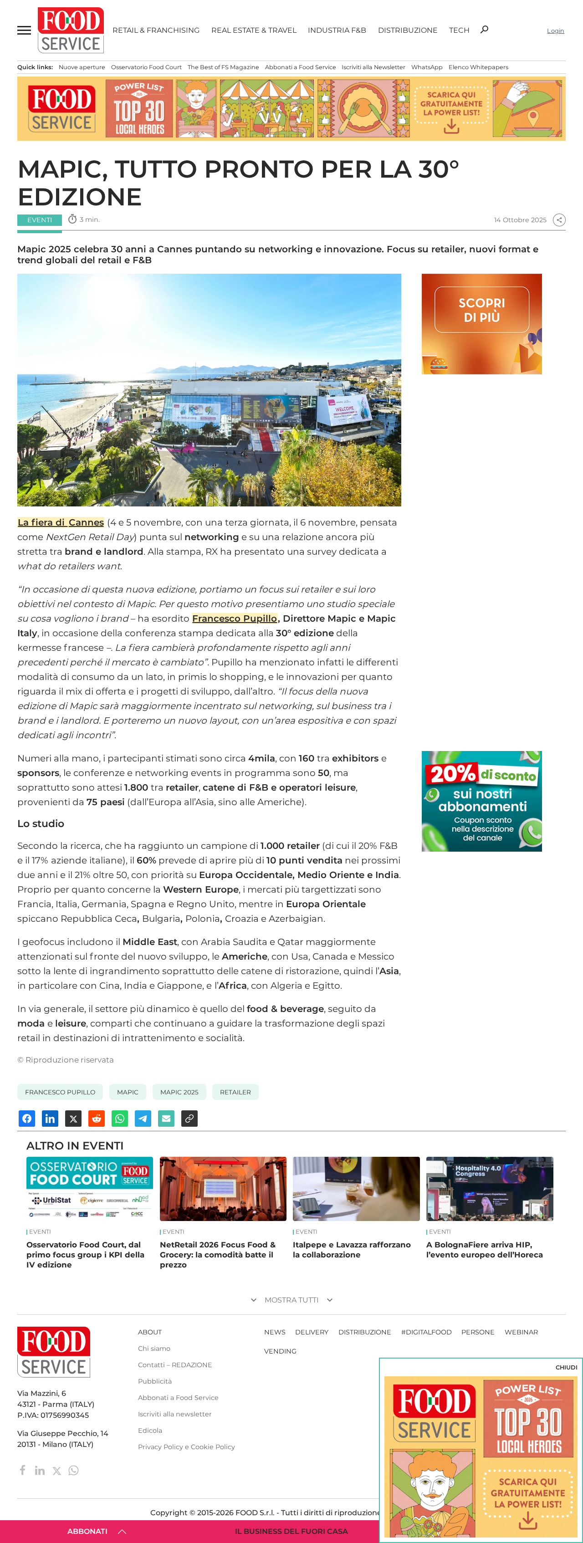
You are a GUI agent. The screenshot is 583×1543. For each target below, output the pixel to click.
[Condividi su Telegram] (143, 1118)
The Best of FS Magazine (223, 67)
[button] (23, 30)
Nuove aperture (82, 67)
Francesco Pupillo (234, 618)
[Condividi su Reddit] (96, 1118)
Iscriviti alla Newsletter (373, 67)
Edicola (150, 1430)
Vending (280, 1351)
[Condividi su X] (73, 1118)
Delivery (311, 1332)
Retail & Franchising (156, 30)
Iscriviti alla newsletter (175, 1414)
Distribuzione (408, 30)
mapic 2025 (179, 1092)
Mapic (127, 1092)
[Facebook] (24, 1470)
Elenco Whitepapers (478, 67)
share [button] (559, 220)
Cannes (86, 522)
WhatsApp (427, 67)
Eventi (40, 1232)
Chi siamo (154, 1348)
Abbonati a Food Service (300, 67)
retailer (235, 1092)
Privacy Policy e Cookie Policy (186, 1447)
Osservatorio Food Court (146, 67)
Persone (478, 1332)
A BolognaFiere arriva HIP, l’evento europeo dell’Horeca (484, 1249)
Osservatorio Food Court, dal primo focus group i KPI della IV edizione (85, 1254)
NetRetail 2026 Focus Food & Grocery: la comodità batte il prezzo (218, 1254)
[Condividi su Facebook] (27, 1118)
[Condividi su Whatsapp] (120, 1118)
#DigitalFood (426, 1332)
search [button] (484, 29)
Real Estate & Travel (254, 30)
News (275, 1332)
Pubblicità (155, 1381)
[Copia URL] (189, 1118)
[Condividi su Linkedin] (50, 1118)
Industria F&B (337, 30)
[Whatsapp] (73, 1470)
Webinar (521, 1332)
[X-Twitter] (57, 1470)
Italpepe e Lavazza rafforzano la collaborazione (352, 1249)
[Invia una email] (166, 1118)
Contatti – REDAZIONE (175, 1365)
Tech (459, 30)
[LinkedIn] (40, 1470)
